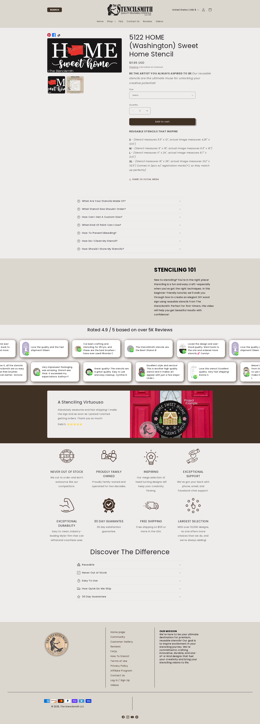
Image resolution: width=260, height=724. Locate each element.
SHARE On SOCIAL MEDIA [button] (145, 179)
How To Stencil (119, 656)
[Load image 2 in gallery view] (75, 84)
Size (131, 89)
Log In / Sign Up (120, 680)
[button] (54, 10)
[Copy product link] (58, 35)
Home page (117, 632)
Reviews (115, 646)
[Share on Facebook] (54, 35)
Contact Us (117, 675)
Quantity (133, 104)
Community (117, 637)
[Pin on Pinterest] (49, 35)
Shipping (133, 67)
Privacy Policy (119, 666)
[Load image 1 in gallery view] (56, 84)
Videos (114, 685)
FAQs (113, 651)
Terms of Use (118, 661)
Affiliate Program (121, 670)
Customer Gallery (121, 641)
